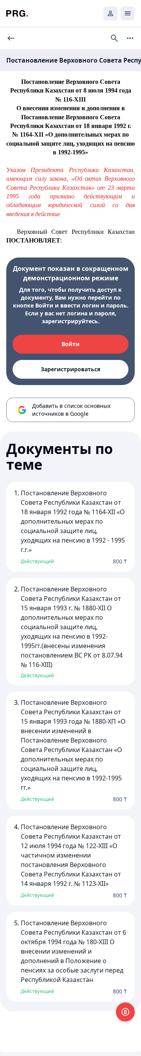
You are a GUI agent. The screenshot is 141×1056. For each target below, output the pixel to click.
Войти (70, 344)
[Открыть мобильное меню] (128, 13)
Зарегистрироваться (70, 369)
